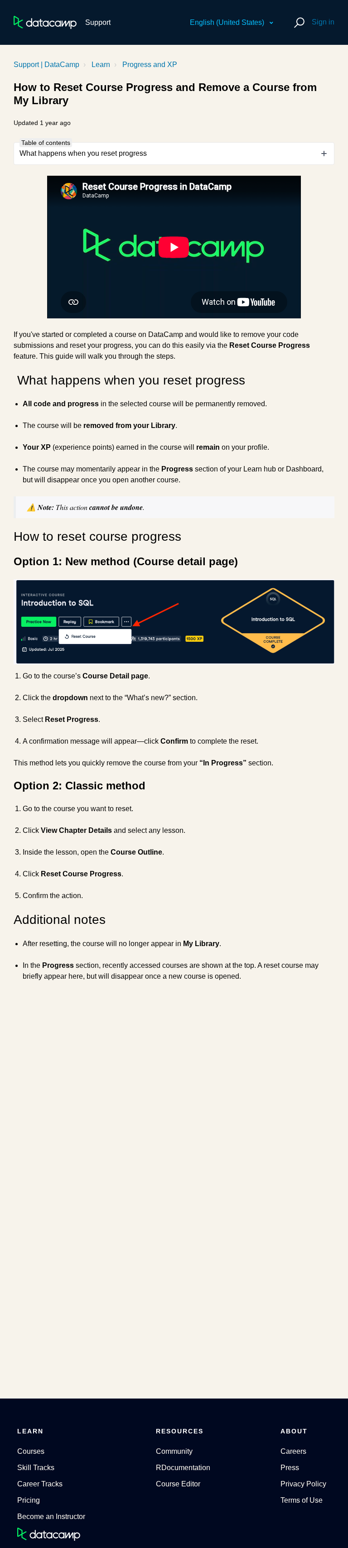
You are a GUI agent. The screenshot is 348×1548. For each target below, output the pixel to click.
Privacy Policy (303, 1484)
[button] (297, 22)
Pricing (28, 1500)
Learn (101, 64)
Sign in (323, 22)
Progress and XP (149, 64)
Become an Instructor (51, 1516)
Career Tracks (40, 1484)
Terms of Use (301, 1500)
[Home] (45, 22)
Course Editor (178, 1484)
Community (174, 1451)
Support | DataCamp (46, 64)
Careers (293, 1451)
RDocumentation (183, 1467)
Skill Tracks (35, 1467)
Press (289, 1467)
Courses (30, 1451)
